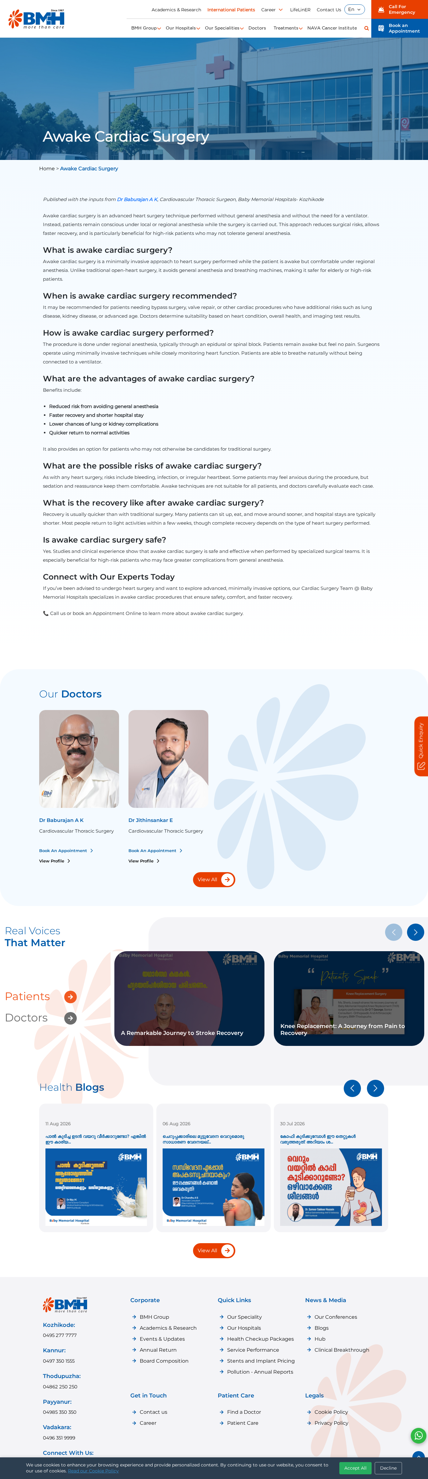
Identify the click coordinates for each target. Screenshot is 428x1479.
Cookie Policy (331, 1412)
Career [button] (268, 10)
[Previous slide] (352, 1088)
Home (47, 169)
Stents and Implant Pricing (261, 1361)
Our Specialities (222, 27)
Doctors (257, 27)
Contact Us (329, 10)
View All (207, 1251)
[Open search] (366, 28)
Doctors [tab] (26, 1017)
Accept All (355, 1468)
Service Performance (253, 1350)
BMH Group (144, 27)
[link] (189, 998)
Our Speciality (244, 1317)
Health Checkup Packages (260, 1339)
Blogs (322, 1328)
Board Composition (164, 1361)
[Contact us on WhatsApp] (418, 1436)
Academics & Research (176, 10)
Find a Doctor (244, 1412)
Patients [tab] (27, 996)
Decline (388, 1468)
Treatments (286, 27)
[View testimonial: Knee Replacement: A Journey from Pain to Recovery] (288, 1015)
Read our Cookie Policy (93, 1471)
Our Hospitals (181, 27)
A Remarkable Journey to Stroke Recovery (182, 1033)
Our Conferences (336, 1317)
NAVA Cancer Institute (332, 27)
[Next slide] (415, 932)
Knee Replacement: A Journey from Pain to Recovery (342, 1029)
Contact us (153, 1412)
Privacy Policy (331, 1423)
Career (148, 1423)
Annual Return (158, 1350)
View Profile (52, 860)
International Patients (231, 10)
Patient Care (242, 1423)
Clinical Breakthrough (342, 1350)
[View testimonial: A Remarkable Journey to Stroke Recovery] (129, 1022)
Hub (320, 1339)
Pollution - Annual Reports (260, 1372)
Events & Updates (162, 1339)
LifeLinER (300, 10)
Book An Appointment (63, 850)
